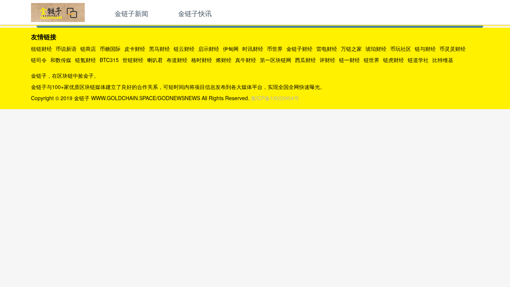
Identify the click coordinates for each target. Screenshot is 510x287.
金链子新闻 (131, 13)
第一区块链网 (275, 60)
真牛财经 (245, 60)
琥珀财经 (376, 48)
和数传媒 (60, 60)
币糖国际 (110, 48)
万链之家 (351, 48)
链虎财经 (393, 60)
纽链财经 (41, 48)
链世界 (371, 60)
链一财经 (349, 60)
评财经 (327, 60)
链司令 (39, 60)
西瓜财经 (305, 60)
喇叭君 (155, 60)
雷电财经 (326, 48)
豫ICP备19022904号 (275, 98)
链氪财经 (85, 60)
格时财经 (201, 60)
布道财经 (177, 60)
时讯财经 (252, 48)
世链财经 (132, 60)
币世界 (275, 48)
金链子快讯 (195, 13)
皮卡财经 (134, 48)
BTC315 (109, 60)
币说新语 (66, 48)
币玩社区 (400, 48)
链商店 (88, 48)
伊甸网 (231, 48)
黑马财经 (159, 48)
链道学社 (418, 60)
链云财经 (184, 48)
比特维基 (442, 60)
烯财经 (223, 60)
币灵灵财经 (452, 48)
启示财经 (208, 48)
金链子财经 (299, 48)
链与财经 (425, 48)
